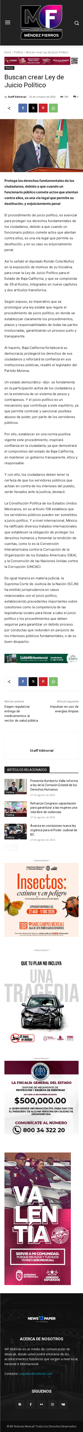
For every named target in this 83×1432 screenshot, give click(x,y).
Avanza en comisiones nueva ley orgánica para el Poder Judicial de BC (53, 830)
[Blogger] (19, 1404)
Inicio (7, 52)
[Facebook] (22, 108)
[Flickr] (41, 1404)
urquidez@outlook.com (35, 1373)
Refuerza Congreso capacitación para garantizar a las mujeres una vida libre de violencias (53, 808)
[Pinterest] (43, 108)
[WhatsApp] (53, 108)
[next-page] (14, 848)
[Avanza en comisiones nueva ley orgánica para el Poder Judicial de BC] (15, 831)
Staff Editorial (17, 96)
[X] (33, 108)
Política (18, 52)
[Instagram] (52, 1404)
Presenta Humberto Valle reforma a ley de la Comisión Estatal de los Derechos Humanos (54, 785)
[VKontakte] (63, 1404)
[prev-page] (7, 848)
